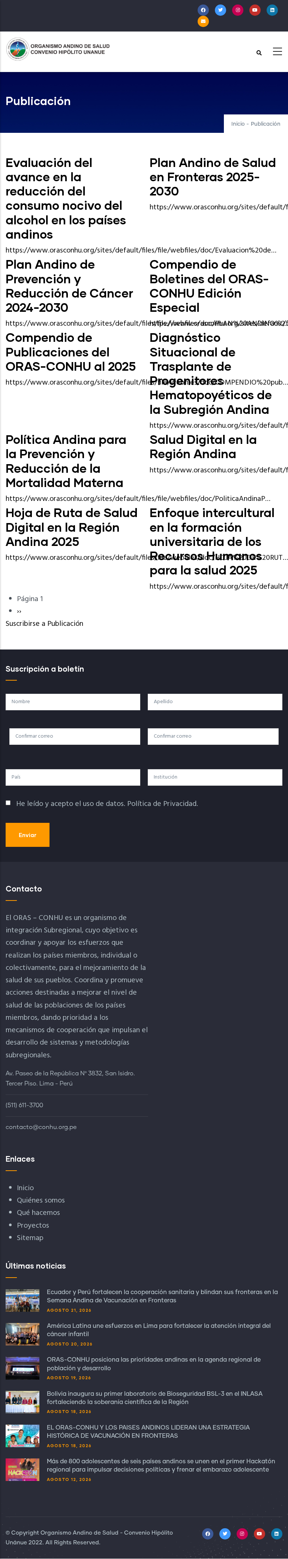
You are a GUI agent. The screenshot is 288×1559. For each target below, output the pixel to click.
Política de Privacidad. (162, 804)
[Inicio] (58, 49)
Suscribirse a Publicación (44, 624)
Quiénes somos (41, 1201)
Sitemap (30, 1238)
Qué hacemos (38, 1213)
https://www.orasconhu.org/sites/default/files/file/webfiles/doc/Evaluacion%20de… (141, 251)
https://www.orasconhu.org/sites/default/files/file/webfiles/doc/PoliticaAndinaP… (138, 499)
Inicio (238, 124)
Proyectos (33, 1226)
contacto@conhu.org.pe (41, 1127)
